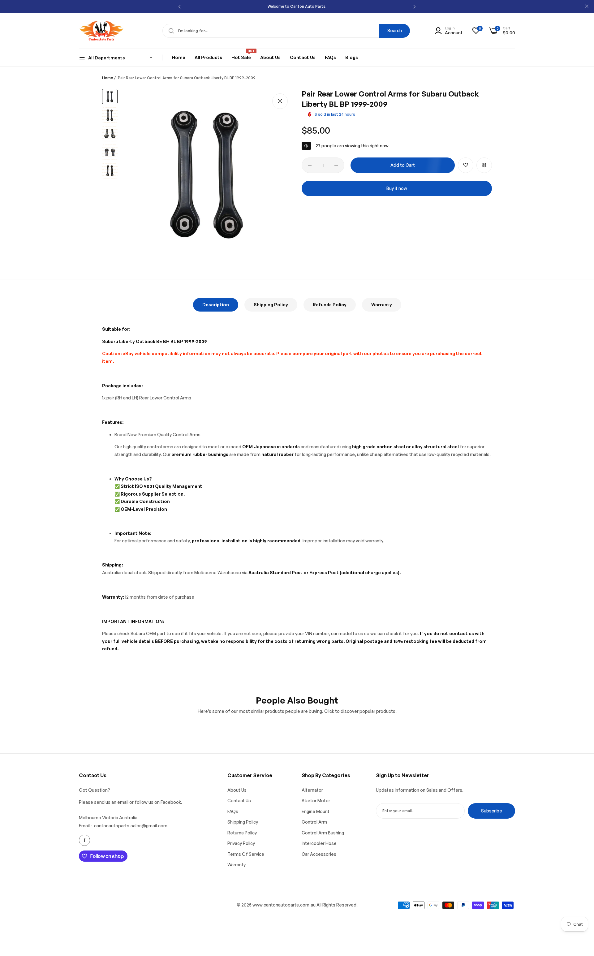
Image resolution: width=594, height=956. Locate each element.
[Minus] (309, 165)
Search (394, 30)
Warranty (381, 304)
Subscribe (491, 810)
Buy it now (396, 188)
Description (215, 304)
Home (107, 77)
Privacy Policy (241, 843)
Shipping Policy (271, 304)
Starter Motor (316, 800)
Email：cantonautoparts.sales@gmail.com (123, 825)
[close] (586, 6)
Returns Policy (242, 832)
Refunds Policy (329, 304)
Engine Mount (315, 811)
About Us (237, 790)
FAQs (232, 811)
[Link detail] (84, 840)
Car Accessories (319, 854)
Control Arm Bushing (323, 832)
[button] (179, 6)
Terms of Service (245, 854)
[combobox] (286, 31)
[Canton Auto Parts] (101, 30)
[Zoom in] (280, 101)
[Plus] (336, 165)
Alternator (312, 790)
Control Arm (314, 822)
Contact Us (239, 800)
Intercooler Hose (319, 843)
